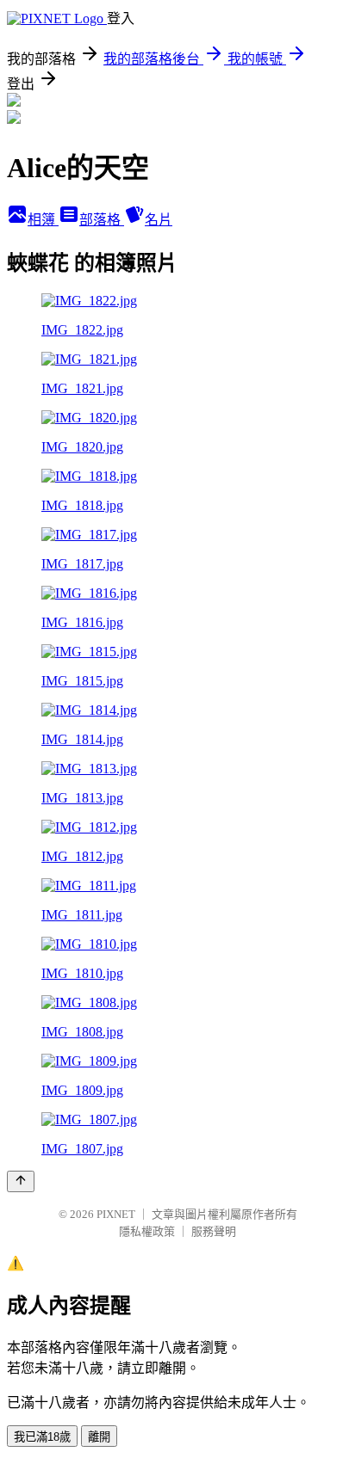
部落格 (101, 219)
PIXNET (116, 1214)
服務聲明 (213, 1231)
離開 (99, 1436)
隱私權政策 (147, 1231)
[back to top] (20, 1181)
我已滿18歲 (42, 1436)
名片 (158, 219)
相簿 (43, 219)
